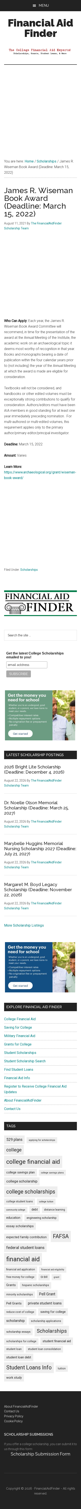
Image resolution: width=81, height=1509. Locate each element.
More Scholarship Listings (24, 925)
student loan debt (18, 1357)
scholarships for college (21, 1341)
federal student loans (25, 1247)
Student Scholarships (20, 1053)
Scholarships (29, 569)
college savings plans (52, 1172)
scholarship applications (46, 1321)
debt (35, 1209)
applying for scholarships (42, 1140)
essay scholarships (20, 1226)
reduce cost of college (20, 1311)
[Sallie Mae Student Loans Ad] (40, 739)
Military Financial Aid (19, 1036)
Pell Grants (14, 1303)
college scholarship (21, 1181)
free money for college (20, 1277)
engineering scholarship (42, 1217)
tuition (62, 1368)
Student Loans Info (29, 1367)
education (13, 1218)
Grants (11, 1285)
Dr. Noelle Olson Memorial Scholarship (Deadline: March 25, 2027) (36, 808)
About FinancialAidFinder (22, 1100)
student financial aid (57, 1341)
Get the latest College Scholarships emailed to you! (35, 655)
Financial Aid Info (17, 1078)
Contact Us (12, 1109)
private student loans (45, 1303)
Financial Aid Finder (40, 28)
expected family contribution (26, 1237)
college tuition (46, 1201)
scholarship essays (18, 1331)
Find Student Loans (18, 1069)
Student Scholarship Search (25, 1061)
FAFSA (61, 1236)
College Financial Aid (20, 1019)
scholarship (15, 1320)
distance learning (54, 1209)
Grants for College (18, 1044)
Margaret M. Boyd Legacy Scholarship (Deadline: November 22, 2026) (38, 889)
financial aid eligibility (52, 1269)
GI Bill (44, 1277)
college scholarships (30, 1192)
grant (56, 1277)
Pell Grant (47, 1294)
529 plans (14, 1139)
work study (14, 1378)
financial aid (23, 1259)
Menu (44, 5)
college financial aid (33, 1161)
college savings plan (20, 1172)
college (14, 1150)
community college (15, 1209)
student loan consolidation (44, 1349)
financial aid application (20, 1269)
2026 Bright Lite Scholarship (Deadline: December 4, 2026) (34, 769)
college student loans (19, 1201)
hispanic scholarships (35, 1285)
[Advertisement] (40, 107)
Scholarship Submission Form (40, 1454)
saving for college (53, 1312)
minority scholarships (19, 1294)
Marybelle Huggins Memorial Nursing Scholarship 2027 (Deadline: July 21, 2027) (40, 848)
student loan (14, 1349)
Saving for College (18, 1027)
